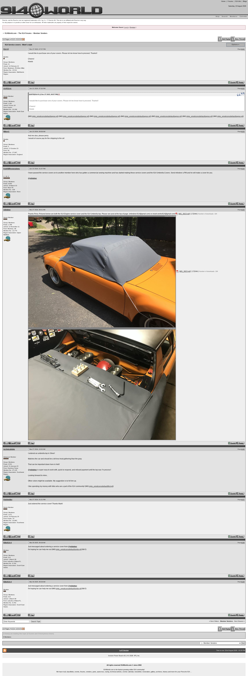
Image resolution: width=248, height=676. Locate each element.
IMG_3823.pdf (184, 214)
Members (233, 16)
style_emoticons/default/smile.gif (68, 549)
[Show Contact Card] (12, 82)
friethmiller (7, 500)
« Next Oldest (214, 621)
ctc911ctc (7, 89)
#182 (243, 88)
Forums (230, 1)
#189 (243, 582)
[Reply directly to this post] (240, 82)
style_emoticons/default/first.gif (101, 486)
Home (223, 1)
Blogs (245, 1)
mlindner (33, 178)
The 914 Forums (25, 33)
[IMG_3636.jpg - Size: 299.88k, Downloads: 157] (102, 271)
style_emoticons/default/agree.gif (45, 116)
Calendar (243, 16)
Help (217, 16)
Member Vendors (40, 33)
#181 (243, 49)
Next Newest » (239, 621)
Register (132, 27)
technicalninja (9, 449)
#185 (243, 210)
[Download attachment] (176, 214)
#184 (243, 168)
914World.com (11, 33)
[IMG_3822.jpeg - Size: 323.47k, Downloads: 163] (102, 384)
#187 (243, 499)
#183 (243, 131)
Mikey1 (6, 132)
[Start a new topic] (238, 39)
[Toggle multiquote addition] (232, 82)
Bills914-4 (7, 543)
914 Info (238, 1)
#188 (243, 542)
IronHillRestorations (11, 169)
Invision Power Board (115, 655)
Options (235, 44)
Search (225, 16)
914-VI (6, 49)
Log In (126, 27)
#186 (243, 449)
